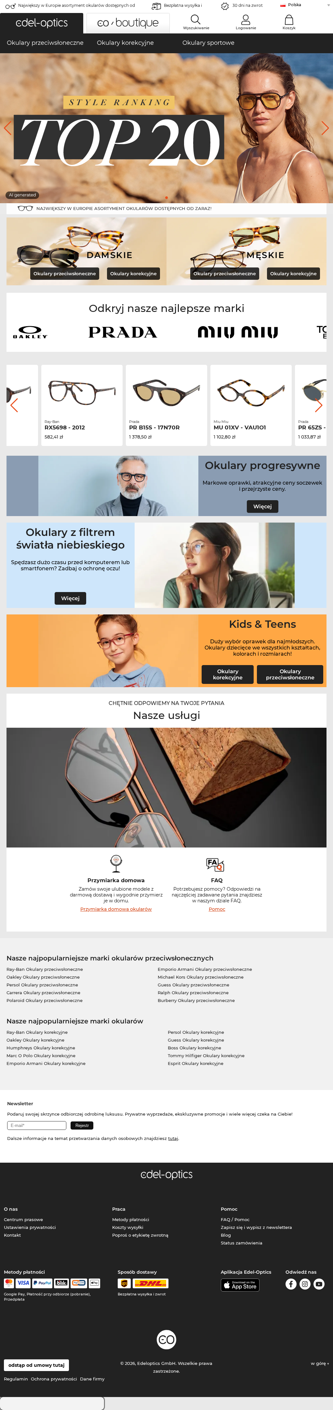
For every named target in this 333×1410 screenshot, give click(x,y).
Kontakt (12, 1235)
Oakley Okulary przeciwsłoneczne (43, 977)
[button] (41, 23)
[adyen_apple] (94, 1283)
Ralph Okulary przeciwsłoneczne (193, 992)
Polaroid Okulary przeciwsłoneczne (45, 1000)
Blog (226, 1235)
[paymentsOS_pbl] (79, 1283)
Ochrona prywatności (54, 1378)
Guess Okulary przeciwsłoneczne (193, 984)
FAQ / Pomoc (235, 1219)
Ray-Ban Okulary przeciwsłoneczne (45, 969)
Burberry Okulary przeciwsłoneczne (196, 1000)
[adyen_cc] (9, 1283)
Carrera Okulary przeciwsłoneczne (43, 992)
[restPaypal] (42, 1283)
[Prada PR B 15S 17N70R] (82, 393)
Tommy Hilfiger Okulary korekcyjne (206, 1055)
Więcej (262, 506)
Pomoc (217, 909)
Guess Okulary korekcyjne (196, 1040)
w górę (319, 1363)
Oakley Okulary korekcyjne (35, 1040)
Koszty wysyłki (127, 1227)
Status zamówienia (241, 1242)
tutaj (173, 1138)
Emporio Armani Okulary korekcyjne (46, 1063)
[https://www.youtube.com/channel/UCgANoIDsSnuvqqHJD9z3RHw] (319, 1285)
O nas (11, 1209)
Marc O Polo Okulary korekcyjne (41, 1055)
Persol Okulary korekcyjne (196, 1032)
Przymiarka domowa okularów (116, 909)
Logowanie (246, 28)
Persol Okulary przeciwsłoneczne (42, 984)
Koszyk (289, 28)
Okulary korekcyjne (133, 274)
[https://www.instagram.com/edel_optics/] (305, 1285)
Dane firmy (92, 1378)
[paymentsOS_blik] (61, 1283)
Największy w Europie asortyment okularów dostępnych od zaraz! (76, 7)
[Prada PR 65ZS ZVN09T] (251, 393)
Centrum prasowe (23, 1219)
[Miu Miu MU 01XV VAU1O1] (166, 393)
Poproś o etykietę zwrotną (140, 1235)
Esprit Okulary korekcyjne (195, 1063)
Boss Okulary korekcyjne (194, 1047)
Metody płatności (130, 1219)
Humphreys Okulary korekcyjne (41, 1047)
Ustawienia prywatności (30, 1227)
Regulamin (16, 1378)
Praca (119, 1209)
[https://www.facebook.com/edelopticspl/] (291, 1285)
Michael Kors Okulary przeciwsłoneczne (201, 977)
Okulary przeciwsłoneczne (64, 274)
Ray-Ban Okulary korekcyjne (37, 1032)
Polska (294, 4)
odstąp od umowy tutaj (36, 1365)
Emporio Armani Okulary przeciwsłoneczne (205, 969)
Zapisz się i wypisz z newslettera (256, 1227)
